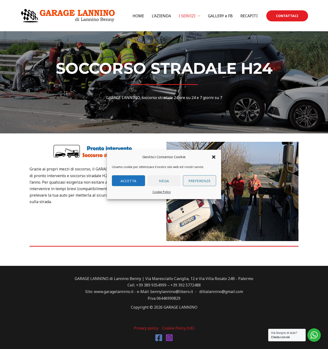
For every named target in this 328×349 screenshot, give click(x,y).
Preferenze (199, 180)
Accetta (128, 180)
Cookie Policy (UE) (178, 328)
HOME (138, 16)
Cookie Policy (161, 192)
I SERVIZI (187, 16)
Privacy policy (146, 328)
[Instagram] (169, 338)
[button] (213, 157)
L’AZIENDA (161, 16)
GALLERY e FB (220, 16)
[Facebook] (159, 338)
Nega (164, 180)
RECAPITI (249, 16)
